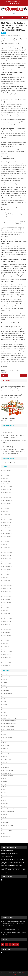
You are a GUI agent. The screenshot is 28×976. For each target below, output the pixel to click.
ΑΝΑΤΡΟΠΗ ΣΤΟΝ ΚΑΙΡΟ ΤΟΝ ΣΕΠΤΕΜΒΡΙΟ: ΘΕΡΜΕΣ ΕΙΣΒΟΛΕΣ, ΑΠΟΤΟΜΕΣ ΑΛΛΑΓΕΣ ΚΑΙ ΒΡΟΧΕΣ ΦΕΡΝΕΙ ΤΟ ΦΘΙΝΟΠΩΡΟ (13, 451)
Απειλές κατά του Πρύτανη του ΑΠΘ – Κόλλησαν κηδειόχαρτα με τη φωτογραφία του (5, 375)
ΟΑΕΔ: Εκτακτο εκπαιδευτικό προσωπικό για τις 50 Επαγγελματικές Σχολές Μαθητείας (13, 387)
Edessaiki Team (14, 420)
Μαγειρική (5, 781)
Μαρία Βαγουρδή (17, 35)
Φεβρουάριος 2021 (7, 651)
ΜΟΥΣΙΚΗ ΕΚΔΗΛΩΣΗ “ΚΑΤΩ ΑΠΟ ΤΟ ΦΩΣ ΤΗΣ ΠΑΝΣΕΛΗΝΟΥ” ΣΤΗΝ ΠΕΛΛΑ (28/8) (13, 436)
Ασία (4, 707)
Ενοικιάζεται (6, 745)
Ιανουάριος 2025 (7, 522)
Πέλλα (4, 800)
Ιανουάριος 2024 (7, 555)
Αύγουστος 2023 (7, 569)
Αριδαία (5, 704)
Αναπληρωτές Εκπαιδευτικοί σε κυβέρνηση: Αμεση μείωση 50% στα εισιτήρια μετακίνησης (14, 394)
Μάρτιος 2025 (6, 517)
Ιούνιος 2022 (6, 607)
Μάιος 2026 (5, 478)
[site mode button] (22, 17)
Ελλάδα (4, 742)
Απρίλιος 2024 (6, 547)
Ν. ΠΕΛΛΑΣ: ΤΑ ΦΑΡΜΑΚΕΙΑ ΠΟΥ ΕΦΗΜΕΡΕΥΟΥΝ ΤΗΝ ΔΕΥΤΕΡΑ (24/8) (14, 446)
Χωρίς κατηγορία (7, 836)
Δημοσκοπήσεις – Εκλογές (9, 718)
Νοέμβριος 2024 (7, 528)
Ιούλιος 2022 (6, 605)
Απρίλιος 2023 (6, 580)
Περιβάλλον (5, 803)
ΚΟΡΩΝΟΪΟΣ (6, 778)
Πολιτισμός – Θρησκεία (8, 808)
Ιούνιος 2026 (6, 475)
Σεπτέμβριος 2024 (7, 533)
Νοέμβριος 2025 (7, 495)
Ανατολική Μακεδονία (8, 693)
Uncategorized (6, 676)
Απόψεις (5, 698)
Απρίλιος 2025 (6, 514)
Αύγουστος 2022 (7, 602)
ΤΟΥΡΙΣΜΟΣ (6, 828)
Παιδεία (3, 32)
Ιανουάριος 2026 (7, 489)
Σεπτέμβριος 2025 (7, 500)
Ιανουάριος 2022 (7, 621)
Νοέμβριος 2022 (7, 594)
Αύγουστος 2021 (7, 635)
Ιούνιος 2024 (6, 541)
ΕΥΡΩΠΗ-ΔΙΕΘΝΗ (7, 759)
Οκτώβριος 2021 (7, 629)
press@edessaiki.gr (8, 855)
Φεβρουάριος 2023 (7, 585)
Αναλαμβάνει (6, 690)
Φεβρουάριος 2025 (7, 519)
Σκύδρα (4, 817)
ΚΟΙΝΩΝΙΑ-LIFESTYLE (8, 775)
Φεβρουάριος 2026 (7, 486)
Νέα (4, 789)
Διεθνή (4, 734)
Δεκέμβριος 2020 (7, 657)
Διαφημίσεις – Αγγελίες (8, 726)
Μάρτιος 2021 (6, 649)
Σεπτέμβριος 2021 (7, 632)
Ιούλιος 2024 (6, 539)
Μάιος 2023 (5, 577)
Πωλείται (5, 814)
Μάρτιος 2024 (6, 550)
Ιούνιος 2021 (6, 640)
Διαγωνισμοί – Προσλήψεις (9, 723)
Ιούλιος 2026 (6, 473)
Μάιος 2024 (5, 544)
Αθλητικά (5, 685)
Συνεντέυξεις (6, 822)
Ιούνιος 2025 (6, 508)
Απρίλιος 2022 (6, 613)
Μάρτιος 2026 (6, 484)
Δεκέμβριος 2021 (7, 624)
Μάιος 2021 (5, 643)
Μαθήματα (5, 784)
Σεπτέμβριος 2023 (7, 566)
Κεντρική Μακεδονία (8, 770)
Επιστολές (5, 751)
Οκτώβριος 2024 (7, 530)
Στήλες (4, 819)
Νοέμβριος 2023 (7, 561)
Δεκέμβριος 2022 (7, 591)
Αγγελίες (5, 679)
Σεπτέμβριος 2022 (7, 599)
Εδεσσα (4, 740)
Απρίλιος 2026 (6, 481)
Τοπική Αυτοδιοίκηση (8, 825)
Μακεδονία (5, 786)
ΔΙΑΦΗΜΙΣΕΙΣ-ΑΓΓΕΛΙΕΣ (8, 729)
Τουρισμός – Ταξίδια (8, 830)
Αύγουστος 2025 (7, 503)
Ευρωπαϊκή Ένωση (7, 753)
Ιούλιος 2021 (6, 638)
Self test (11, 370)
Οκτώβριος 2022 (7, 596)
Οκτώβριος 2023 (7, 563)
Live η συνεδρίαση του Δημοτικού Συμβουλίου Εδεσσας (24, 375)
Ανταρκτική (5, 696)
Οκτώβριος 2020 (7, 662)
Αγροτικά (5, 682)
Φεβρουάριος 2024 (7, 552)
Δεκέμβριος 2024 (7, 525)
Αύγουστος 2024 (7, 536)
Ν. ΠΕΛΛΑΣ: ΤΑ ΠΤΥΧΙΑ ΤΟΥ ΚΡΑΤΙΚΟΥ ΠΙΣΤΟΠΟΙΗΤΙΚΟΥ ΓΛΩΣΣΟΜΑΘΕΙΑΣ (10, 417)
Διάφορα (5, 731)
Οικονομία (5, 792)
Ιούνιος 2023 (6, 574)
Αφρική (4, 712)
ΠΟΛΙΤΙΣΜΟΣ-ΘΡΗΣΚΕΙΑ (8, 811)
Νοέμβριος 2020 (7, 660)
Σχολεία (4, 372)
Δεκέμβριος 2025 (7, 492)
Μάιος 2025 (5, 511)
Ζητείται (5, 762)
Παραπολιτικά (6, 797)
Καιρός (4, 764)
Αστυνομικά (6, 709)
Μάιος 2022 (5, 610)
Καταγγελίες (6, 767)
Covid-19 (5, 674)
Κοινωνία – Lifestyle (7, 773)
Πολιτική (5, 806)
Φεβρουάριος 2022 (7, 618)
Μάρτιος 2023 (6, 583)
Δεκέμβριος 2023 (7, 558)
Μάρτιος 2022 (6, 616)
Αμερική (5, 687)
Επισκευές (5, 748)
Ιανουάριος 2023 (7, 588)
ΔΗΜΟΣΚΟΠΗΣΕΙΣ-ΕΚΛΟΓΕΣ (9, 720)
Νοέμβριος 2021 (7, 627)
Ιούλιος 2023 (6, 572)
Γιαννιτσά (5, 715)
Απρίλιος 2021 (6, 646)
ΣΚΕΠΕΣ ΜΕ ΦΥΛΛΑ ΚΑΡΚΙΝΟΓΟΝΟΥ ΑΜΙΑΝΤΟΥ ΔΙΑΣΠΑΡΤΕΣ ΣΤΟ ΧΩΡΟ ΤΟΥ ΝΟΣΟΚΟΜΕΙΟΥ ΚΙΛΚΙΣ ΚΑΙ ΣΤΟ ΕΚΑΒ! (14, 431)
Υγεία (4, 833)
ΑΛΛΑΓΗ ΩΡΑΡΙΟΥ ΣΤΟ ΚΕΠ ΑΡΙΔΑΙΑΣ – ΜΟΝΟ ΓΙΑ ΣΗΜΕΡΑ (14, 441)
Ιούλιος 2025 (6, 506)
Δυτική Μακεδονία (7, 737)
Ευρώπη (5, 756)
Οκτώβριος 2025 (7, 497)
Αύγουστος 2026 (7, 470)
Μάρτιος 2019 (6, 665)
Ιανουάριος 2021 (7, 654)
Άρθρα (4, 701)
